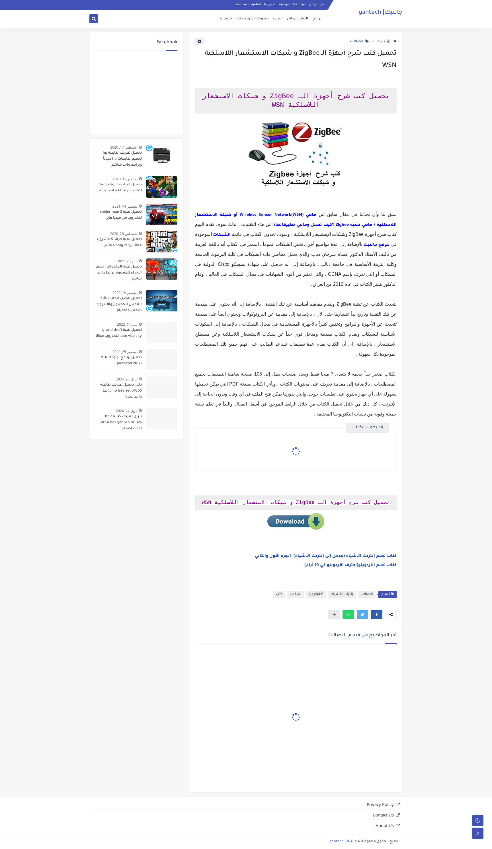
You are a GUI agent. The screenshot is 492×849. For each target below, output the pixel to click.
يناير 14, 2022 (127, 324)
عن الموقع (317, 4)
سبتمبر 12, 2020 (125, 179)
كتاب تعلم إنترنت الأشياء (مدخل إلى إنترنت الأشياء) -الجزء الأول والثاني (326, 556)
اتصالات (356, 42)
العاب (278, 19)
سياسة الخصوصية (292, 4)
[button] (376, 614)
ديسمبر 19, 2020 (125, 292)
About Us (385, 825)
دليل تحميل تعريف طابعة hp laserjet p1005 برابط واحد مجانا (121, 391)
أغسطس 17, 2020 (124, 147)
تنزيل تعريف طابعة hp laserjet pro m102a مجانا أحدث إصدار (121, 423)
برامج (316, 19)
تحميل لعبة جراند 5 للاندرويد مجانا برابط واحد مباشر (119, 243)
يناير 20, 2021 (127, 261)
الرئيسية (384, 42)
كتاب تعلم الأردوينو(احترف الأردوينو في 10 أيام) (350, 565)
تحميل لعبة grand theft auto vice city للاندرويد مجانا (119, 333)
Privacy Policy (380, 804)
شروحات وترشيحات (252, 19)
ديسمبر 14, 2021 (125, 206)
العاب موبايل (297, 19)
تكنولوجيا (316, 594)
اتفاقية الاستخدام (248, 4)
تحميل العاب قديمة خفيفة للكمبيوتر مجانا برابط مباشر (119, 188)
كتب (279, 594)
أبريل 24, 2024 (127, 410)
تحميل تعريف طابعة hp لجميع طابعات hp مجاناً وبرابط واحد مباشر (122, 159)
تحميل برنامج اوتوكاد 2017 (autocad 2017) (121, 361)
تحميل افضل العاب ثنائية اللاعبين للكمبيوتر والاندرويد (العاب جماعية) (119, 305)
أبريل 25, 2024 (127, 379)
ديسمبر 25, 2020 (125, 351)
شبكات (296, 594)
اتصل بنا (270, 4)
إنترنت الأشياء (342, 594)
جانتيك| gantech (381, 13)
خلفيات (226, 19)
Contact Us (383, 815)
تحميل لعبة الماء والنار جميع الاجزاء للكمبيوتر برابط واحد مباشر (118, 273)
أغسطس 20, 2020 (124, 233)
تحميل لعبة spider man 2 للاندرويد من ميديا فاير (121, 215)
